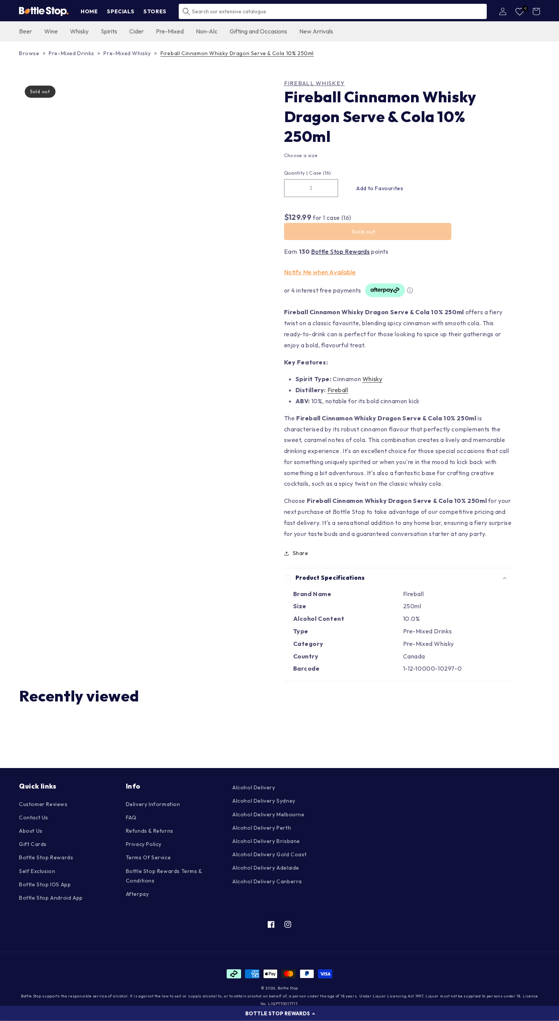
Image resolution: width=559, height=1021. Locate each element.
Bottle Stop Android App (51, 897)
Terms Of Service (148, 857)
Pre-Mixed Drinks (71, 53)
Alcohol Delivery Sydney (263, 800)
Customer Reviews (43, 804)
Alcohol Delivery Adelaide (265, 867)
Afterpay (137, 894)
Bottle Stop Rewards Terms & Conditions (164, 876)
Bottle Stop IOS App (45, 884)
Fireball (337, 390)
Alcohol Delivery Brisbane (266, 841)
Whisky (372, 379)
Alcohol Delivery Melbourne (268, 814)
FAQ (131, 817)
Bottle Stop (288, 988)
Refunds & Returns (149, 830)
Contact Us (33, 817)
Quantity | (296, 173)
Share (300, 553)
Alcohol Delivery (253, 787)
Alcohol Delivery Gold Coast (269, 854)
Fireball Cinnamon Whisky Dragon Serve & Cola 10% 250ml (237, 53)
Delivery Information (153, 804)
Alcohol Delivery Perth (261, 827)
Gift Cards (33, 844)
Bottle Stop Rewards (340, 251)
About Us (31, 830)
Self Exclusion (37, 871)
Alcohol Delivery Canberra (267, 881)
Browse (29, 53)
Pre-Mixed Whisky (127, 53)
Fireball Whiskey (314, 83)
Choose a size (301, 155)
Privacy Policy (144, 844)
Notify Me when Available (320, 272)
